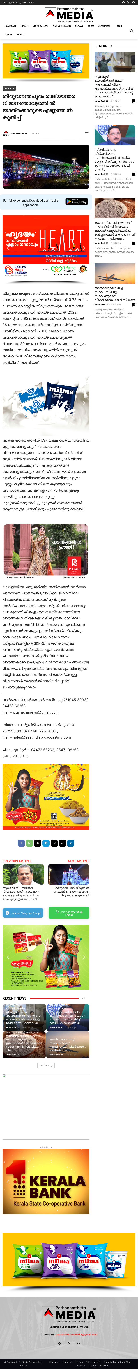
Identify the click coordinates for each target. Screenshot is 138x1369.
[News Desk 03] (6, 133)
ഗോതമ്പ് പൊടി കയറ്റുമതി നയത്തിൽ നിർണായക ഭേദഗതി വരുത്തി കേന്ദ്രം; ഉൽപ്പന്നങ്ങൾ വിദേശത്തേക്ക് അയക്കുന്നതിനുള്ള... (115, 230)
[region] (46, 62)
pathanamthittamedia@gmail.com (76, 1334)
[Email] (54, 843)
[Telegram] (123, 3)
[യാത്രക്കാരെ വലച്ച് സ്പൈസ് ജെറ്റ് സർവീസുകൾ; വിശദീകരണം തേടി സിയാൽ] (115, 273)
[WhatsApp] (29, 843)
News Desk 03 (20, 133)
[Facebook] (21, 843)
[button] (131, 30)
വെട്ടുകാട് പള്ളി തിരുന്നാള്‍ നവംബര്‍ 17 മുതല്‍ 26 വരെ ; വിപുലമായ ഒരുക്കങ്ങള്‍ (71, 891)
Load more (44, 1065)
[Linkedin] (70, 843)
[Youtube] (133, 3)
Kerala (9, 88)
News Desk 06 (12, 1027)
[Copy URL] (62, 843)
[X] (128, 3)
